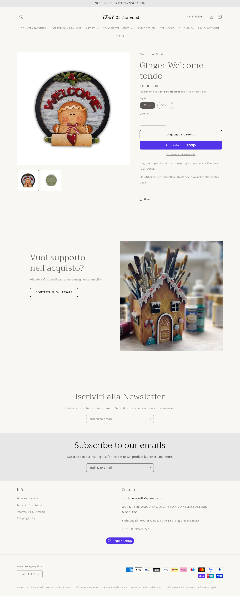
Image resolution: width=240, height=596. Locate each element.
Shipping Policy (26, 518)
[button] (21, 17)
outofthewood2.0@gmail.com (142, 498)
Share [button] (147, 199)
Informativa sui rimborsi (31, 511)
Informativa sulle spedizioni (181, 587)
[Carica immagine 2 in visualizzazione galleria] (50, 180)
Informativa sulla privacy (114, 587)
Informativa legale (207, 587)
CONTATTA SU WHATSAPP (54, 292)
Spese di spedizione (169, 92)
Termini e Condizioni (29, 505)
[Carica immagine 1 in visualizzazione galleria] (28, 180)
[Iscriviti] (149, 419)
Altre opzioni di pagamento (181, 154)
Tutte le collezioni (27, 498)
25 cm (148, 105)
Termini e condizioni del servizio (147, 587)
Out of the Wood (34, 587)
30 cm (165, 105)
